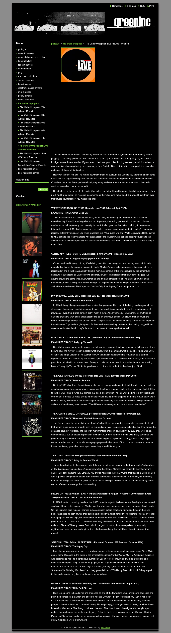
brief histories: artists (28, 169)
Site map (131, 6)
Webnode (105, 627)
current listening (26, 53)
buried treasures (26, 99)
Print (151, 6)
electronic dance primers (30, 88)
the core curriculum (27, 76)
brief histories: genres (28, 173)
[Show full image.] (78, 64)
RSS (142, 6)
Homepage (117, 6)
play (20, 72)
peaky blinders (25, 96)
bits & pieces (24, 84)
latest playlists (25, 61)
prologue (55, 43)
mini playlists (24, 92)
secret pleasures (26, 80)
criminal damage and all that (31, 57)
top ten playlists (26, 65)
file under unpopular (72, 43)
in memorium (24, 68)
